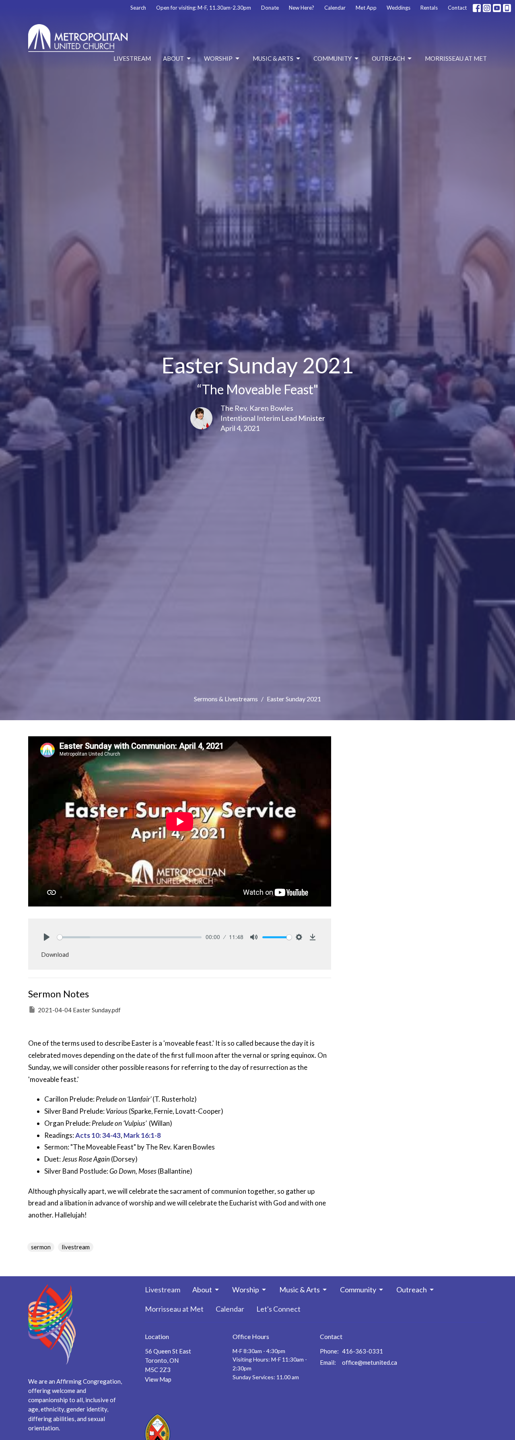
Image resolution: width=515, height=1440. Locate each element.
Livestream (132, 58)
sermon (41, 1246)
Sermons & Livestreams (226, 698)
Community (332, 58)
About (173, 58)
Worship (218, 58)
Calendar (335, 7)
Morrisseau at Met (456, 58)
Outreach (388, 58)
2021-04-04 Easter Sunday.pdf (79, 1010)
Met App (366, 7)
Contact (457, 7)
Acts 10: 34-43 (98, 1135)
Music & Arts (273, 58)
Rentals (429, 7)
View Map (158, 1379)
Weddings (398, 7)
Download (55, 954)
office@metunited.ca (369, 1362)
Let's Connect (278, 1308)
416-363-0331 (362, 1351)
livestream (76, 1246)
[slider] (129, 937)
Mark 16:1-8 (142, 1135)
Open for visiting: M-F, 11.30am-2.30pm (203, 7)
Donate (270, 7)
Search (138, 7)
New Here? (301, 7)
